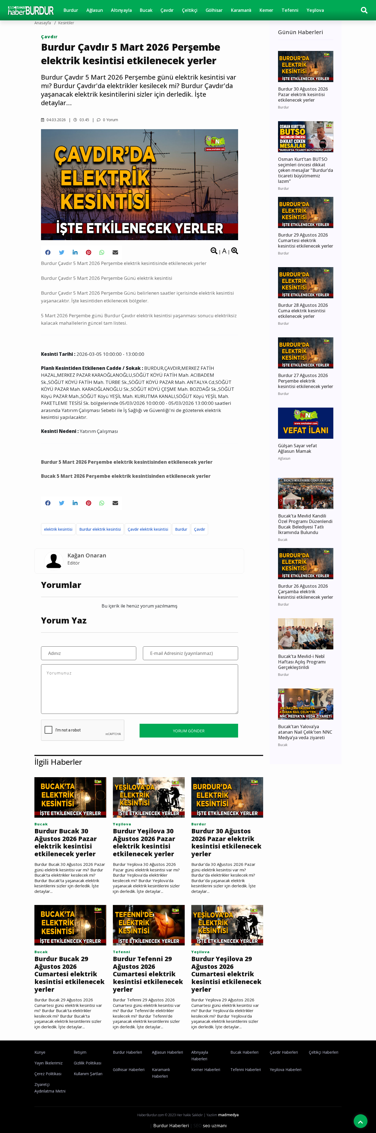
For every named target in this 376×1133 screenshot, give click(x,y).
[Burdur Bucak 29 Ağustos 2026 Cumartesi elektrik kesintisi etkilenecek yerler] (70, 925)
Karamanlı (241, 10)
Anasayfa (42, 22)
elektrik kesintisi (58, 529)
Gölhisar (214, 10)
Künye (39, 1052)
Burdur (71, 10)
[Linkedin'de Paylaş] (75, 252)
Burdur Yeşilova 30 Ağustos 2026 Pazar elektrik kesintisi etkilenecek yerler (144, 842)
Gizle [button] (26, 1119)
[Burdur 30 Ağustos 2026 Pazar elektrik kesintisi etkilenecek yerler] (227, 797)
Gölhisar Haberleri (129, 1069)
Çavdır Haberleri (284, 1052)
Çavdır (167, 10)
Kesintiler (66, 22)
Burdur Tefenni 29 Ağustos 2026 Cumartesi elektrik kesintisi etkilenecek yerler (148, 974)
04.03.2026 (55, 119)
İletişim (80, 1052)
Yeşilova (315, 10)
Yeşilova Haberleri (285, 1069)
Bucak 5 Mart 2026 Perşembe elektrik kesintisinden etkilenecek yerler (126, 476)
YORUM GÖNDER (189, 730)
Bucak (146, 10)
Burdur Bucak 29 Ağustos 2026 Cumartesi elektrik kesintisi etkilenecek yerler (69, 974)
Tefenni (290, 10)
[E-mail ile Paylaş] (115, 252)
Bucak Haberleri (244, 1052)
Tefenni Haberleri (245, 1069)
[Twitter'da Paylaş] (62, 252)
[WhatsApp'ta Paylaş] (101, 252)
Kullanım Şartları (88, 1073)
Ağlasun (94, 10)
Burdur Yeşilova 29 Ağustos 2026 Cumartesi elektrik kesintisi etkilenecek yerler (226, 974)
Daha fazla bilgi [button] (45, 1108)
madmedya (228, 1114)
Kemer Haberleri (205, 1069)
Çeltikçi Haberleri (323, 1052)
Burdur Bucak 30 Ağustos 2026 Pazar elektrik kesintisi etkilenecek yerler (65, 842)
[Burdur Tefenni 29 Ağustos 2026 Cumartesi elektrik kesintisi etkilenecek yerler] (149, 925)
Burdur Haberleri (127, 1052)
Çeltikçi (189, 10)
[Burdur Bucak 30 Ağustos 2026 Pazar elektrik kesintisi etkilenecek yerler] (70, 797)
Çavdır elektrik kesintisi (148, 529)
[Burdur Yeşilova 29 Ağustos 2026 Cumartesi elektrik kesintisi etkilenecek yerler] (227, 925)
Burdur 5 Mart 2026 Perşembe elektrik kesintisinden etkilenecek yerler (126, 462)
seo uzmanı (215, 1126)
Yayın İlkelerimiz (48, 1063)
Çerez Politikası (47, 1073)
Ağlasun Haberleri (167, 1052)
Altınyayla (121, 10)
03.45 (83, 119)
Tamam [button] (60, 1119)
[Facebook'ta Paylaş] (48, 252)
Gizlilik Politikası (87, 1063)
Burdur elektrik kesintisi (100, 529)
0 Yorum (110, 119)
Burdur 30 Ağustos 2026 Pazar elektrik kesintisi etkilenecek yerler (226, 842)
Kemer (266, 10)
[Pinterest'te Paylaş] (88, 252)
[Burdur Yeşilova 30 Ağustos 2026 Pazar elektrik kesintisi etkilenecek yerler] (149, 797)
